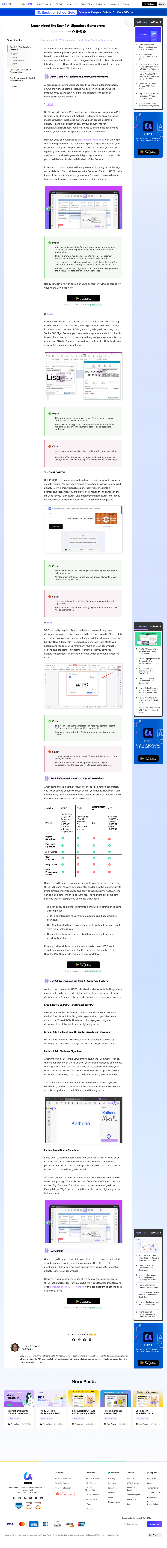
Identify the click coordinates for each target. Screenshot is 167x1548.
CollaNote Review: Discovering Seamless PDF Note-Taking (148, 47)
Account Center (153, 1493)
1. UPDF (14, 54)
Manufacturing (114, 1502)
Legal (110, 1497)
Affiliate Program (133, 1495)
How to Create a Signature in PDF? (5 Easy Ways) (147, 670)
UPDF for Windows (92, 1478)
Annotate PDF (56, 40)
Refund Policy (101, 1535)
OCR (57, 728)
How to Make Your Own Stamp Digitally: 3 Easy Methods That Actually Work (148, 66)
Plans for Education (63, 1488)
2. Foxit (14, 57)
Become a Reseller (131, 1489)
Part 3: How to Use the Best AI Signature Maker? (22, 79)
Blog (128, 1504)
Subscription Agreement (79, 1535)
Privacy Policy (46, 1535)
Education (112, 1488)
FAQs (149, 1483)
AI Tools (88, 1504)
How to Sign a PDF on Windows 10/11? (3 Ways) (149, 104)
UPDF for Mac (90, 1483)
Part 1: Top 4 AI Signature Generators (20, 48)
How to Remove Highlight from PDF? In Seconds (148, 56)
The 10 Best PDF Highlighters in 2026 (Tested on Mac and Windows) (147, 1314)
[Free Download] (149, 4)
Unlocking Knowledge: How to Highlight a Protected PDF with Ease (149, 1277)
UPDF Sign (89, 1509)
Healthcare (113, 1483)
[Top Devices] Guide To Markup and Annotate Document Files (148, 95)
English (155, 1535)
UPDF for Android (92, 1495)
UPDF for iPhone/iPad (90, 1489)
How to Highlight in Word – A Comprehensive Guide (149, 1304)
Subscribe (154, 1524)
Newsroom (131, 1499)
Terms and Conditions (61, 1535)
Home (44, 40)
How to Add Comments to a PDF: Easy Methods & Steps (149, 710)
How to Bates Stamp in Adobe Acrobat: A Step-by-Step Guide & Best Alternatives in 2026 (148, 690)
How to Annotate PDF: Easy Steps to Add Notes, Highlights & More (149, 76)
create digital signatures (91, 139)
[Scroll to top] (161, 1542)
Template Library (154, 1488)
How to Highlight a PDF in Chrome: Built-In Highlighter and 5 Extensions (149, 661)
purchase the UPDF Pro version (67, 1286)
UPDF (8, 4)
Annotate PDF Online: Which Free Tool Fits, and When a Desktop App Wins (149, 1258)
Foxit (50, 313)
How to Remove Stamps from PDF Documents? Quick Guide (149, 1294)
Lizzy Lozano (55, 32)
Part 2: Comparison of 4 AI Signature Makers (20, 71)
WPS (49, 622)
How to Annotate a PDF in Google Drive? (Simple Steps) (149, 700)
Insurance (112, 1493)
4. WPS (14, 64)
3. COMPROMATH (18, 61)
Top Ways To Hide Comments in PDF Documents (146, 1267)
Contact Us (152, 1497)
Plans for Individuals (63, 1478)
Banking (111, 1478)
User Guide (151, 1478)
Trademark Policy (114, 1535)
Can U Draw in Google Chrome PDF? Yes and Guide (148, 86)
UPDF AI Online (91, 1499)
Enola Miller (79, 1424)
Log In (161, 4)
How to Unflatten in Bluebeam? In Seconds (148, 1286)
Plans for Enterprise (63, 1483)
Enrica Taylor (15, 1424)
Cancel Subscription (152, 1503)
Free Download (149, 4)
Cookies (92, 1535)
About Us (130, 1478)
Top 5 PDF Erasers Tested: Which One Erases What (146, 680)
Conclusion (14, 86)
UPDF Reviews (133, 1483)
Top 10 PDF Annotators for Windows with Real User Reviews (148, 651)
